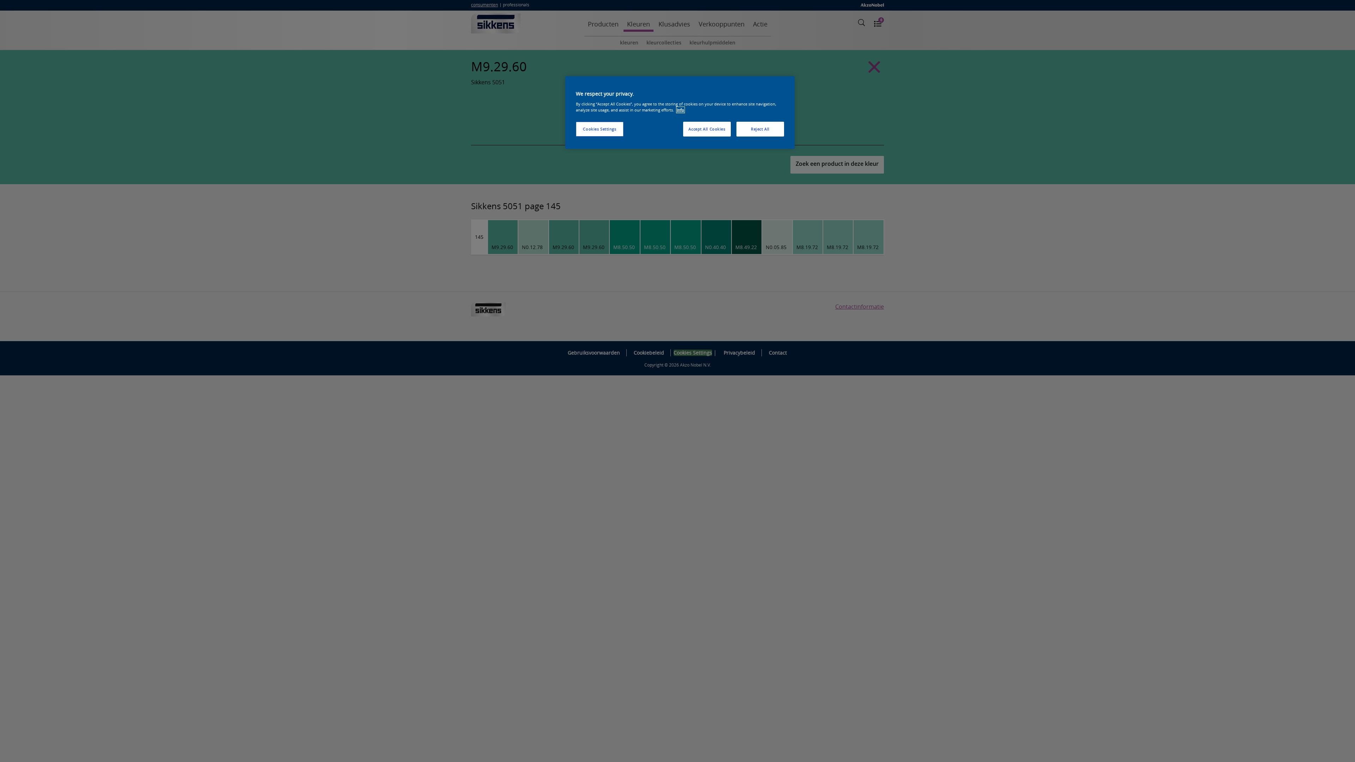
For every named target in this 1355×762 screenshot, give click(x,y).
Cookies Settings (599, 129)
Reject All (760, 129)
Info (680, 110)
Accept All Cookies (706, 129)
